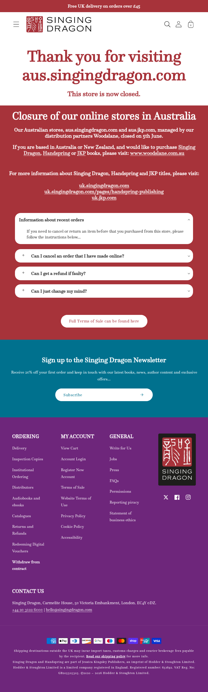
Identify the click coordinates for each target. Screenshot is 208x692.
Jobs (113, 459)
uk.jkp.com (104, 197)
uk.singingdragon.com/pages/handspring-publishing (104, 191)
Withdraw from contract (26, 565)
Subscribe (72, 394)
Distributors (22, 487)
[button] (16, 24)
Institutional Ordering (23, 473)
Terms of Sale (72, 487)
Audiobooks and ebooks (26, 501)
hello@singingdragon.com (69, 609)
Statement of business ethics (123, 516)
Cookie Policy (72, 526)
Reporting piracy (124, 502)
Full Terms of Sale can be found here (104, 320)
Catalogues (21, 515)
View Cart (69, 448)
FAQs (114, 480)
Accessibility (71, 537)
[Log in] (179, 24)
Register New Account (72, 473)
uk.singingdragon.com (104, 185)
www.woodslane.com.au (157, 153)
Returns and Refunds (22, 530)
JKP (81, 153)
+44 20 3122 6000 (27, 609)
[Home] (58, 24)
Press (114, 469)
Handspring (56, 153)
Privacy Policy (73, 515)
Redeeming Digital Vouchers (28, 547)
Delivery (19, 448)
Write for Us (120, 448)
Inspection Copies (27, 459)
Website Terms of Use (76, 501)
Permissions (120, 491)
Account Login (73, 459)
